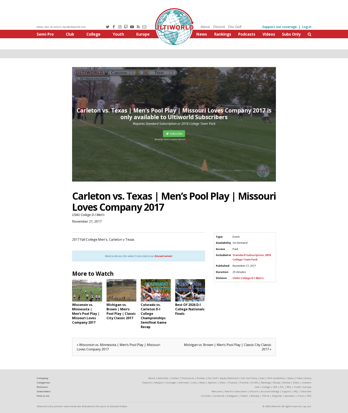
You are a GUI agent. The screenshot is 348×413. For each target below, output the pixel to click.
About (205, 27)
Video (296, 382)
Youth (118, 34)
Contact (175, 378)
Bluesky (255, 395)
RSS (309, 395)
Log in (306, 27)
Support (286, 391)
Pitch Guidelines (276, 378)
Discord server (163, 256)
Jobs (262, 378)
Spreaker (290, 395)
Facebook (218, 395)
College (93, 34)
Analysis (158, 382)
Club (70, 34)
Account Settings (270, 391)
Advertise (163, 378)
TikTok (265, 395)
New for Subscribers (236, 391)
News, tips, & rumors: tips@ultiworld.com (61, 27)
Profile (255, 382)
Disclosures (188, 378)
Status (290, 378)
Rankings (222, 34)
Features (147, 382)
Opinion (212, 382)
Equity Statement (229, 378)
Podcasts (246, 34)
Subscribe (305, 391)
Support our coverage (279, 27)
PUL (282, 386)
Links (194, 382)
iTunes (300, 395)
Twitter (244, 395)
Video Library (304, 378)
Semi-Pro (45, 34)
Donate (201, 378)
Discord (219, 27)
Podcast (232, 382)
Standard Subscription (248, 255)
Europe (143, 34)
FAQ (295, 391)
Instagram (232, 395)
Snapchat (277, 395)
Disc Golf (234, 27)
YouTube (206, 395)
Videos (268, 34)
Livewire (306, 382)
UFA (275, 386)
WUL (289, 386)
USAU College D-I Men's (88, 215)
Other (222, 382)
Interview (183, 382)
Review (286, 382)
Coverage (170, 382)
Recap (276, 382)
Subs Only (291, 34)
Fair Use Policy (249, 378)
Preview (244, 382)
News (201, 34)
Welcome (217, 391)
